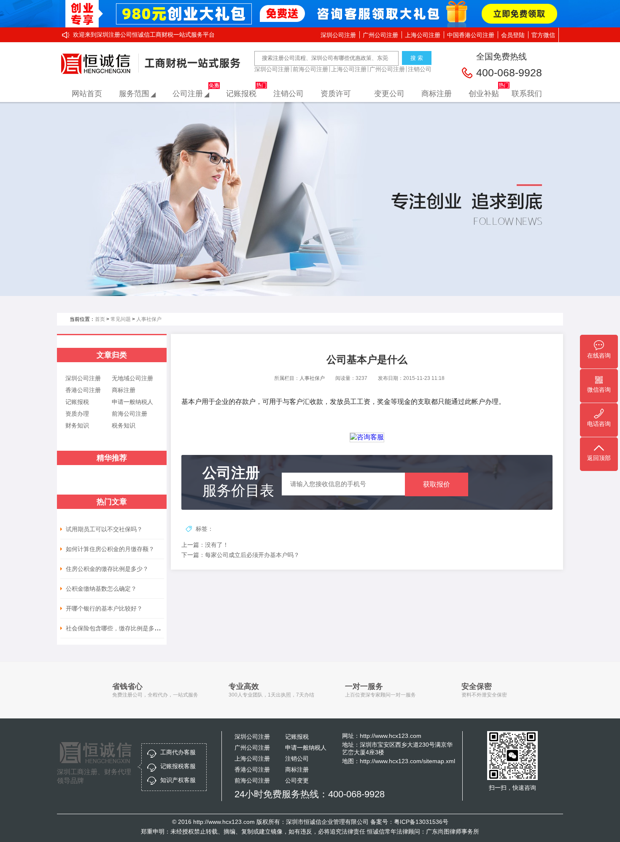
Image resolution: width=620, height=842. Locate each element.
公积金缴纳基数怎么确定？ (101, 588)
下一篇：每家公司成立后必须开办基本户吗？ (240, 554)
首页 (100, 319)
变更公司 (389, 93)
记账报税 (241, 93)
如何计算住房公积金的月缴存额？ (110, 549)
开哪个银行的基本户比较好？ (104, 608)
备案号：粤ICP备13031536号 (409, 821)
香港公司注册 (83, 390)
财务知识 (77, 425)
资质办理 (77, 413)
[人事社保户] (310, 199)
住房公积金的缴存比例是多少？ (107, 568)
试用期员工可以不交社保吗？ (104, 529)
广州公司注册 (380, 35)
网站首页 (87, 93)
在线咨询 (599, 355)
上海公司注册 (422, 35)
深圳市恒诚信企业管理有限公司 (327, 821)
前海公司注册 (310, 69)
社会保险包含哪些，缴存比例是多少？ (116, 628)
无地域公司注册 (132, 378)
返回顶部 (599, 458)
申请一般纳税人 (132, 401)
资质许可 (336, 93)
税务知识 (123, 425)
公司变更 (297, 780)
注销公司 (419, 69)
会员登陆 (513, 35)
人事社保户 (149, 319)
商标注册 (436, 93)
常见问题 (121, 319)
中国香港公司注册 (470, 35)
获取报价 (436, 484)
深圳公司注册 (338, 35)
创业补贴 (484, 93)
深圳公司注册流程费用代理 (98, 64)
